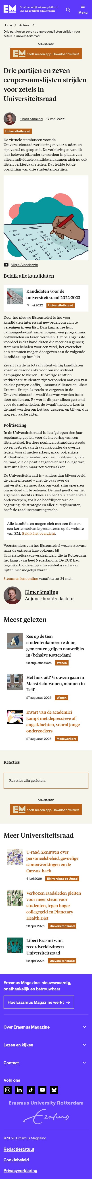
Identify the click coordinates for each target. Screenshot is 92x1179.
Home (8, 25)
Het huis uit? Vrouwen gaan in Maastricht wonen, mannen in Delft (55, 683)
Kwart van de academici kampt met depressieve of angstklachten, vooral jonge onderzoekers (53, 722)
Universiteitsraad (17, 131)
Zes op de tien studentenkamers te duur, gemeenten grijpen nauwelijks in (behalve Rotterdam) (55, 646)
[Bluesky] (54, 1090)
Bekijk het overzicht (38, 533)
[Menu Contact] (84, 1062)
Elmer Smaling (31, 119)
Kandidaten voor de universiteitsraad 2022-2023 (53, 294)
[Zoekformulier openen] (68, 10)
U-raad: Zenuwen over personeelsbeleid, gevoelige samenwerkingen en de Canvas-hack (52, 861)
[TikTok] (31, 1090)
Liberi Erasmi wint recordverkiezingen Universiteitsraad (45, 947)
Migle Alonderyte (24, 265)
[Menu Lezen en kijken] (84, 1044)
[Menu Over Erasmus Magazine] (84, 1027)
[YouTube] (42, 1090)
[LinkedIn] (19, 1090)
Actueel (24, 25)
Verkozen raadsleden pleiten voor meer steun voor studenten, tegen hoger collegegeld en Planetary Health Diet (53, 906)
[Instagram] (8, 1090)
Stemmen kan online (21, 578)
